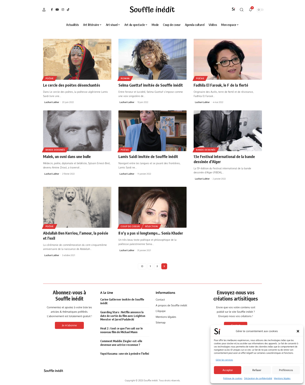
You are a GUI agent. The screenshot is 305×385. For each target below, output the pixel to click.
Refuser (256, 370)
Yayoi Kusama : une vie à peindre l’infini (124, 353)
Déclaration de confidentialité (258, 378)
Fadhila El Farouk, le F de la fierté (221, 85)
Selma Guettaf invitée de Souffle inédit (150, 85)
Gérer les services (224, 360)
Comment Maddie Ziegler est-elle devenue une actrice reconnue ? (121, 343)
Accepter (228, 370)
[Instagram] (63, 9)
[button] (298, 331)
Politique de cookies (232, 378)
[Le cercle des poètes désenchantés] (77, 59)
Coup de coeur (130, 226)
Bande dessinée (55, 149)
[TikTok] (68, 9)
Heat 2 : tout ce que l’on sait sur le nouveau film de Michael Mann (121, 330)
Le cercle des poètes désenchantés (71, 85)
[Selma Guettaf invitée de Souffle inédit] (152, 59)
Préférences (286, 370)
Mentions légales (282, 378)
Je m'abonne (69, 325)
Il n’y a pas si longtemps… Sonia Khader (150, 233)
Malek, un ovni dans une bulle (67, 156)
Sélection (151, 226)
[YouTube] (57, 9)
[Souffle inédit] (53, 371)
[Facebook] (52, 9)
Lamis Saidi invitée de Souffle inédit (148, 156)
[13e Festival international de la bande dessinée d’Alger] (228, 130)
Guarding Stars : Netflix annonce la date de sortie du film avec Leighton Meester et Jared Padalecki (122, 315)
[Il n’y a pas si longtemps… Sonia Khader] (152, 207)
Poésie (50, 78)
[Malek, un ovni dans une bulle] (77, 130)
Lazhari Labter (51, 102)
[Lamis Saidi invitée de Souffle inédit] (152, 130)
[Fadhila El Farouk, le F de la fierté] (228, 59)
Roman (125, 78)
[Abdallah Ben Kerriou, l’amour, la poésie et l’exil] (77, 207)
